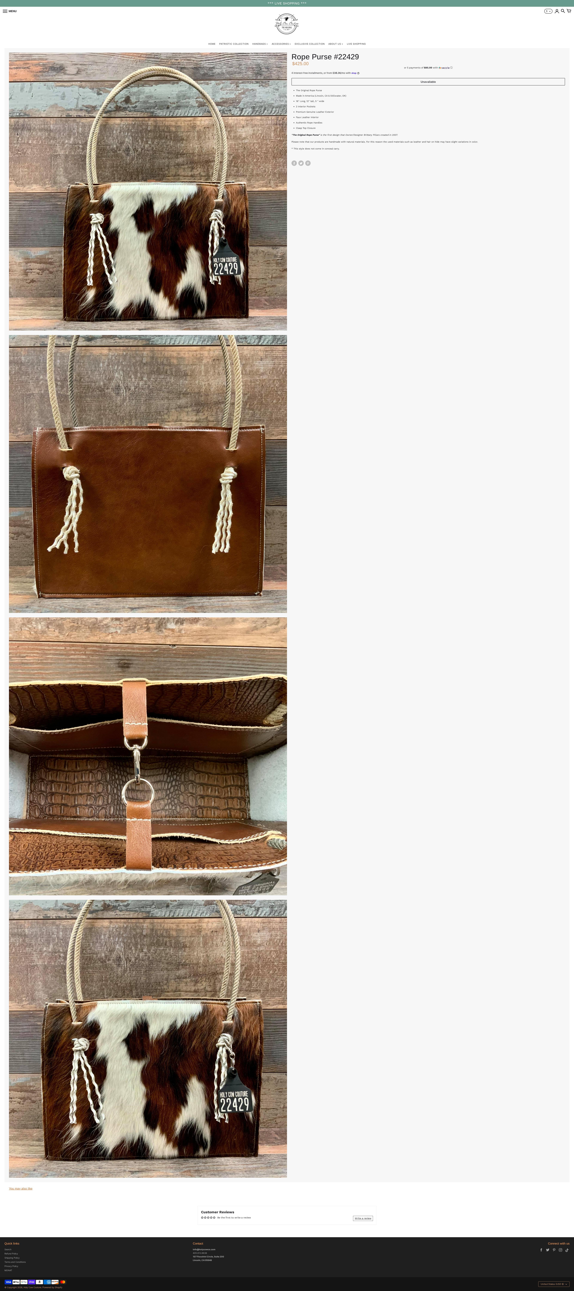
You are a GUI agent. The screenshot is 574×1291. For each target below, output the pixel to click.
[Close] (316, 634)
